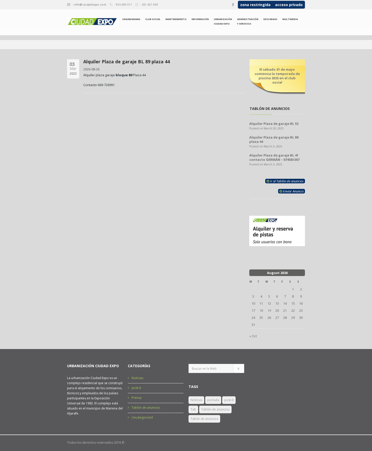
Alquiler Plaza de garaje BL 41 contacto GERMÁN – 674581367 (274, 157)
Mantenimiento (176, 19)
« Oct (253, 336)
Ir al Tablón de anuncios (286, 181)
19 (269, 310)
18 (261, 310)
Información (200, 19)
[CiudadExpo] (93, 21)
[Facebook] (233, 4)
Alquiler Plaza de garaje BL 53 (273, 123)
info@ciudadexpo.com (90, 4)
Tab (193, 409)
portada (213, 400)
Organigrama (131, 19)
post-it (136, 388)
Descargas (270, 19)
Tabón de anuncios (204, 419)
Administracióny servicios (247, 21)
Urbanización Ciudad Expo (223, 21)
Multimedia (290, 19)
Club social (152, 19)
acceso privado (289, 4)
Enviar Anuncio (293, 191)
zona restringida (255, 4)
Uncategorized (142, 417)
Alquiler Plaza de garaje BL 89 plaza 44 (273, 139)
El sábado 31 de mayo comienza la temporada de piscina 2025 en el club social (277, 76)
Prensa (136, 398)
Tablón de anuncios (146, 407)
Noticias (137, 378)
